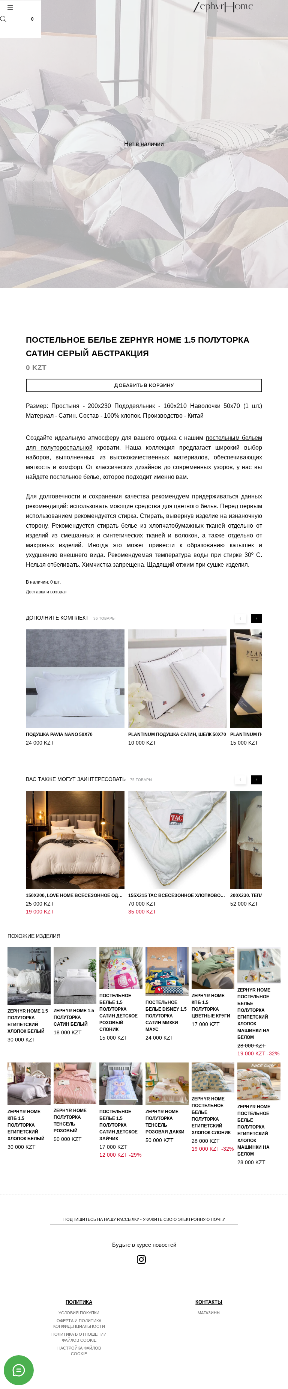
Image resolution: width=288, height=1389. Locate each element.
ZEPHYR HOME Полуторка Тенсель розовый (70, 1120)
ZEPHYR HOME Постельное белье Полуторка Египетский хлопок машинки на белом (253, 1013)
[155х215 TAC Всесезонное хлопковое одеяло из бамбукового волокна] (177, 840)
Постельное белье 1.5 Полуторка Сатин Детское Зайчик (118, 1125)
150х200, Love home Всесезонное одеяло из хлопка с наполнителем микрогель (75, 895)
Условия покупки (78, 1313)
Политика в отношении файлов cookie (78, 1337)
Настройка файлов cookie (79, 1351)
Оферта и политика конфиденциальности (79, 1323)
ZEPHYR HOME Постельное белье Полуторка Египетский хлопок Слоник (211, 1115)
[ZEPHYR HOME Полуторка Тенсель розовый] (75, 1083)
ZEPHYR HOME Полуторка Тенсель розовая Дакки (165, 1122)
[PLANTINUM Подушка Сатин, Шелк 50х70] (177, 678)
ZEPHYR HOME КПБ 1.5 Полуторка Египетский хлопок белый (26, 1125)
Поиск (3, 19)
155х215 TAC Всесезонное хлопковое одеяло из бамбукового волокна (177, 895)
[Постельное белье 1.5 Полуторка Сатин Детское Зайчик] (120, 1084)
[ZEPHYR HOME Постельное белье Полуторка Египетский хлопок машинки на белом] (258, 965)
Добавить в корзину (144, 385)
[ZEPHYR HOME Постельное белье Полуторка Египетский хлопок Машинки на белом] (258, 1081)
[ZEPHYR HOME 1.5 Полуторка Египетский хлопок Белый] (29, 975)
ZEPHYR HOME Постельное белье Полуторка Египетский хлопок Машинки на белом (253, 1130)
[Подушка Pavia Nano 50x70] (75, 678)
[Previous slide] (240, 618)
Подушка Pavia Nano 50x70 (59, 734)
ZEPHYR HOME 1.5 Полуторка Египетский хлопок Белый (28, 1021)
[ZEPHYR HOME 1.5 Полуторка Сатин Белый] (75, 975)
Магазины (209, 1313)
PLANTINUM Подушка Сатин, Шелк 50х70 (177, 734)
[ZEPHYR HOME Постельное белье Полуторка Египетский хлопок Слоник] (213, 1077)
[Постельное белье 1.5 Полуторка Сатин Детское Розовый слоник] (120, 968)
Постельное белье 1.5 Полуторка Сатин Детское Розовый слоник (118, 1012)
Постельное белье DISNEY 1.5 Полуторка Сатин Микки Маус (166, 1016)
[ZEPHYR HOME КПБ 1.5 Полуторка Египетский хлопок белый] (29, 1084)
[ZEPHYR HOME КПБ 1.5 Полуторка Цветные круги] (213, 968)
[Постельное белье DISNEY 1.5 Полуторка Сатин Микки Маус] (167, 971)
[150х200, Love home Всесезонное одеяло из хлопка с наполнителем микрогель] (75, 840)
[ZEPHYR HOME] (223, 7)
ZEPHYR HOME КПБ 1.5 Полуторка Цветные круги (211, 1006)
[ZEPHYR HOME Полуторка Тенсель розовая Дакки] (167, 1084)
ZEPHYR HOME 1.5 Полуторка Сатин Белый (74, 1017)
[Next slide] (256, 618)
